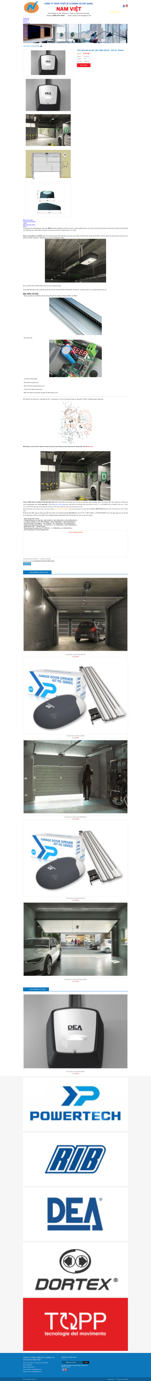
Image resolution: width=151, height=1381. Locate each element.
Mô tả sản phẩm (28, 220)
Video (25, 223)
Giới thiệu (26, 20)
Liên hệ (25, 37)
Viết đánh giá (27, 563)
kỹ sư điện (26, 35)
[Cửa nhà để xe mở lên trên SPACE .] (48, 74)
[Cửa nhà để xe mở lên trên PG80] (75, 658)
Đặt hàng (83, 65)
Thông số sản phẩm (29, 221)
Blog (24, 24)
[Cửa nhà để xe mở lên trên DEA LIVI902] (75, 902)
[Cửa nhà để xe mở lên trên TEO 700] (75, 577)
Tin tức (25, 21)
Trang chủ (26, 18)
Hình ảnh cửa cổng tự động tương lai (34, 28)
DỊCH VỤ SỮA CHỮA (30, 31)
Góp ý (25, 226)
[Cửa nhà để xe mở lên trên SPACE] (48, 111)
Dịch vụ (25, 29)
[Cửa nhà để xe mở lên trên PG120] (75, 821)
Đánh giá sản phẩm (29, 225)
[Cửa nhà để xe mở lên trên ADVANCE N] (75, 739)
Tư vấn (25, 26)
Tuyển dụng (26, 34)
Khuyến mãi (26, 32)
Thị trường (26, 23)
